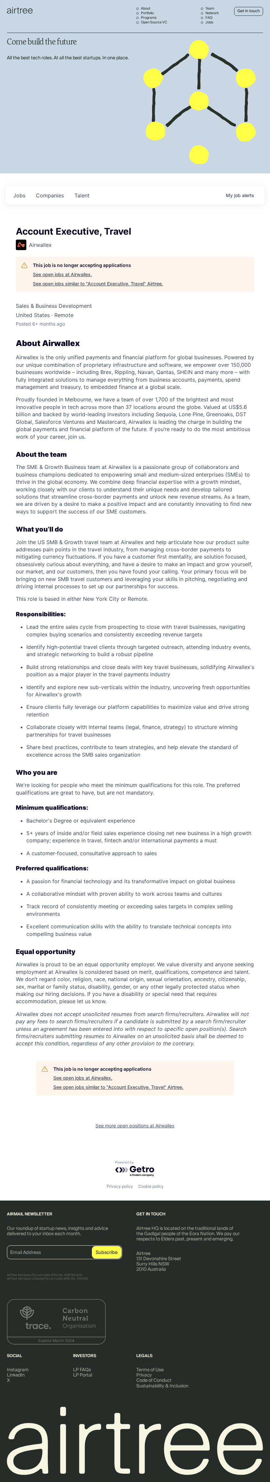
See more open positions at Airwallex (135, 1125)
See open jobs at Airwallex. (62, 274)
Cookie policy (151, 1186)
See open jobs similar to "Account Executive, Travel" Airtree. (98, 283)
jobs (19, 195)
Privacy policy (120, 1186)
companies (50, 195)
